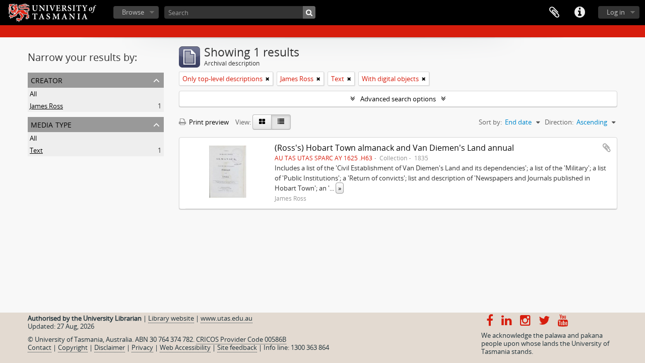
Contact (39, 347)
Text (36, 150)
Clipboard (554, 12)
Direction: (559, 122)
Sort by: (490, 122)
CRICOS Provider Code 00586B (241, 339)
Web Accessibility (185, 347)
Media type (51, 124)
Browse (133, 12)
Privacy (142, 347)
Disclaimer (109, 347)
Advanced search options (398, 98)
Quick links (579, 12)
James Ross (46, 105)
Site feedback (237, 347)
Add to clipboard (607, 148)
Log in (616, 12)
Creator (46, 79)
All (33, 93)
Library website (171, 318)
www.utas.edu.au (226, 318)
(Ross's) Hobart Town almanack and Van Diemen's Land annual (394, 147)
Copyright (73, 347)
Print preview (208, 122)
